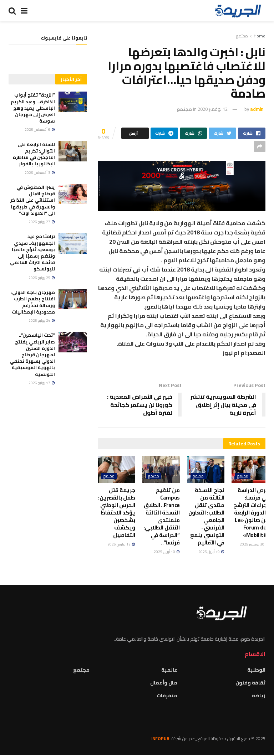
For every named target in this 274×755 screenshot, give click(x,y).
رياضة (258, 695)
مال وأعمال (163, 682)
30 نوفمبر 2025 (252, 544)
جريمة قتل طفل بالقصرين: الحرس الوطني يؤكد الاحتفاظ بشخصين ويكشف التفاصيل (116, 512)
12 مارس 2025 (119, 544)
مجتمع (242, 36)
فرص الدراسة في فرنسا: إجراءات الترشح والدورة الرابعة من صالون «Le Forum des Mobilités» (251, 512)
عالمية (169, 669)
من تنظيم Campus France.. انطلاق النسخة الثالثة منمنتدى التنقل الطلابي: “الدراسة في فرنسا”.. (161, 516)
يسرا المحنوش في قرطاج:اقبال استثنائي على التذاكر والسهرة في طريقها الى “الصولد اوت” (32, 200)
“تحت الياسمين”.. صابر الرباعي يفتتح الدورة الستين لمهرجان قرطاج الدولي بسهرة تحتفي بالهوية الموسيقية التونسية (32, 354)
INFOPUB (160, 738)
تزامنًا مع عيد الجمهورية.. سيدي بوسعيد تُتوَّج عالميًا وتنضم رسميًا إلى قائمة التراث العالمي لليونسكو (32, 252)
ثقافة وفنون (250, 682)
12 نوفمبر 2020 (213, 109)
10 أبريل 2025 (165, 551)
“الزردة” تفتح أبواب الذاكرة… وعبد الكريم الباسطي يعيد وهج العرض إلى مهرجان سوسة (33, 108)
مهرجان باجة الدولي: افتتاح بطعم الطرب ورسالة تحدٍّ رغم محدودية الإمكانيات (33, 302)
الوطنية (256, 669)
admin (256, 109)
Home (259, 36)
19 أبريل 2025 (209, 551)
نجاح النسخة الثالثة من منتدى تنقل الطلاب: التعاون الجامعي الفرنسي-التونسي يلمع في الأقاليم (206, 516)
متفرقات (167, 695)
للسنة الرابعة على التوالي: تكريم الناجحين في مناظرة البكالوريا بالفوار (34, 154)
